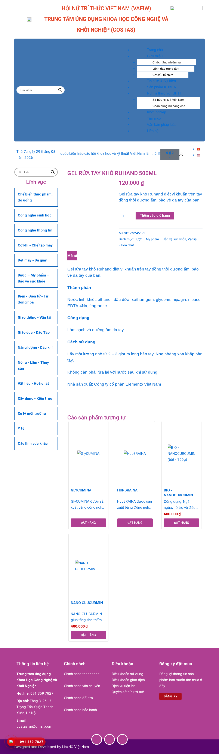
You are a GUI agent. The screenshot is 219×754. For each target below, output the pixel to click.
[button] (161, 44)
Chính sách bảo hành (80, 710)
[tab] (72, 255)
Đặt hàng (88, 522)
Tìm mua (154, 118)
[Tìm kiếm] (60, 90)
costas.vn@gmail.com (34, 726)
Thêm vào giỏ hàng (155, 215)
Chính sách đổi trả (78, 698)
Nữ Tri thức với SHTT (164, 93)
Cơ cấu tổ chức (162, 75)
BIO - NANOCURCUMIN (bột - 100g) (178, 492)
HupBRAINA (127, 490)
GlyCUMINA (81, 490)
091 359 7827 (41, 693)
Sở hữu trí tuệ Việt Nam (168, 99)
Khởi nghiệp (156, 112)
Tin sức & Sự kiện (161, 81)
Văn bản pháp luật (161, 125)
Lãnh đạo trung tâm (165, 68)
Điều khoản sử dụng (127, 674)
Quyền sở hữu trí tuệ (128, 692)
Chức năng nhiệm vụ (166, 62)
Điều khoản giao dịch (128, 680)
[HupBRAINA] (134, 453)
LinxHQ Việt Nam (75, 747)
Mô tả (72, 256)
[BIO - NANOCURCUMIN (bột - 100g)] (181, 453)
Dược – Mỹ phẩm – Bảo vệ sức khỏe (160, 239)
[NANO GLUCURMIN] (88, 566)
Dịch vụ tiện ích (124, 686)
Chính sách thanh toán (81, 674)
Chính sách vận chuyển (82, 686)
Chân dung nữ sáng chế (168, 106)
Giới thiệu (155, 56)
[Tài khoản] (181, 155)
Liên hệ (152, 131)
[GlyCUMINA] (88, 453)
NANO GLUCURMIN (87, 603)
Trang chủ (155, 50)
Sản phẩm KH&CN (161, 87)
